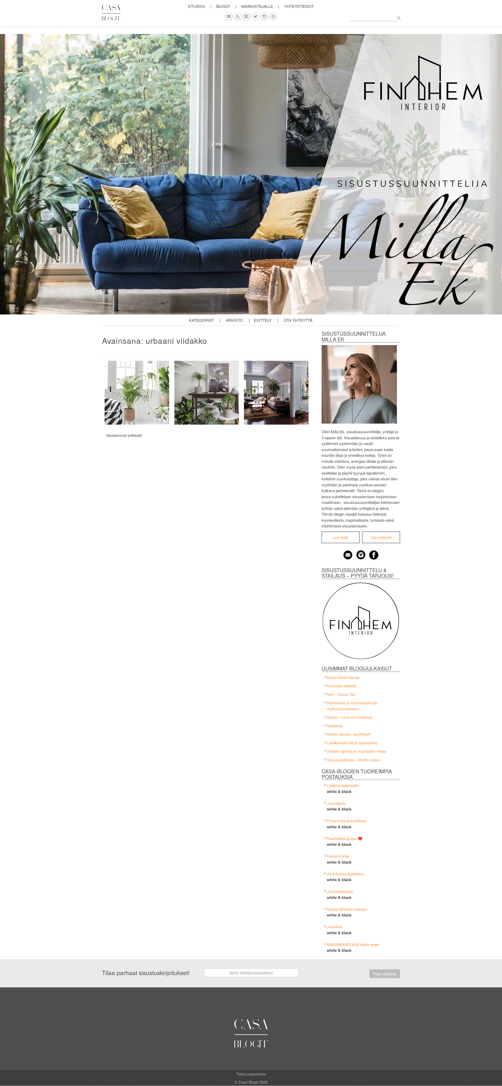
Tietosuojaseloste (251, 1074)
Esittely (263, 320)
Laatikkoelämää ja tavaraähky (352, 742)
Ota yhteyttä (298, 320)
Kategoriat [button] (201, 320)
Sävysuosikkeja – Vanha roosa (353, 759)
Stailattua (335, 725)
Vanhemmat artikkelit (124, 435)
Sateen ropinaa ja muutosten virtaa (356, 751)
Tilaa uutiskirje (385, 973)
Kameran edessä (341, 685)
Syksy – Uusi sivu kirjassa (349, 717)
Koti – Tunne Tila (341, 694)
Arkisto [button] (234, 320)
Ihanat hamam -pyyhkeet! (348, 734)
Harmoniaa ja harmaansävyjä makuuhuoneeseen (352, 705)
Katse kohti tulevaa (343, 677)
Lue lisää (340, 537)
